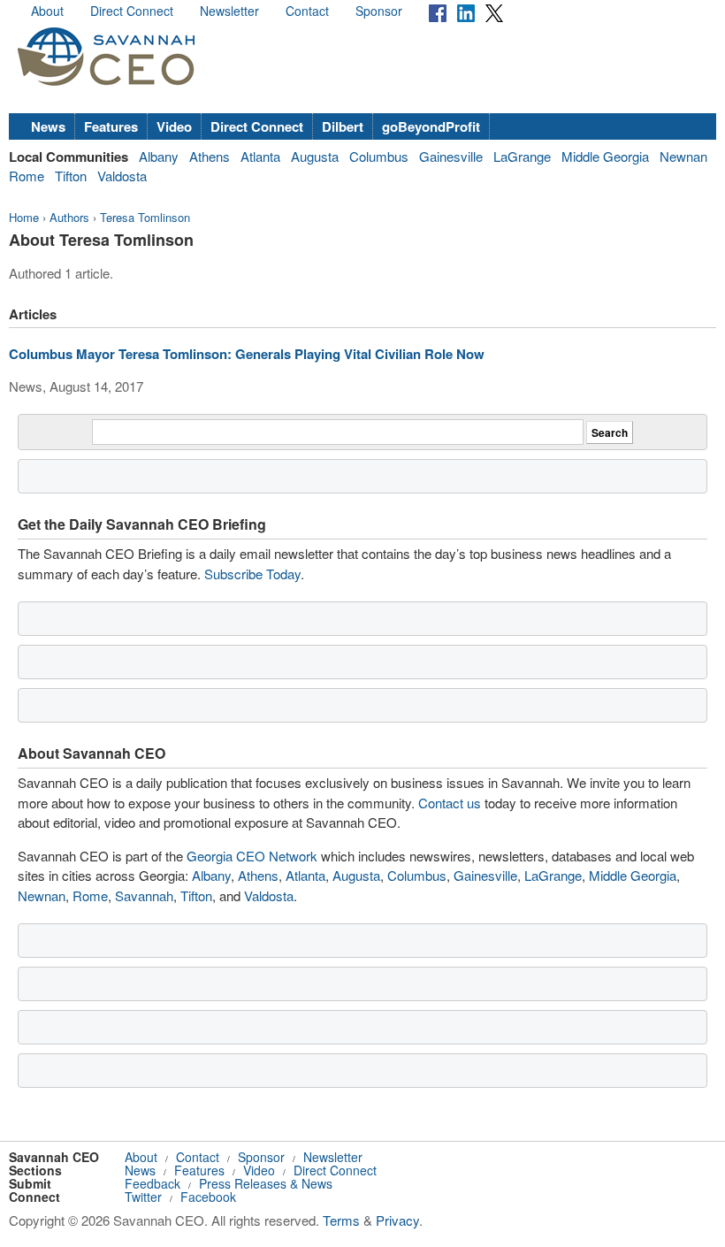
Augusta (315, 156)
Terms (341, 1220)
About (47, 10)
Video (174, 126)
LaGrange (522, 156)
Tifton (71, 175)
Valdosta (122, 175)
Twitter (143, 1196)
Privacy (397, 1220)
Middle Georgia (605, 156)
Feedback (152, 1183)
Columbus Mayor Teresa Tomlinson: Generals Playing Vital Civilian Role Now (247, 353)
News (48, 126)
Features (111, 126)
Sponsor (378, 10)
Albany (159, 156)
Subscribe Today (252, 573)
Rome (26, 175)
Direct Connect (131, 10)
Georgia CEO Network (252, 855)
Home (24, 217)
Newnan (683, 156)
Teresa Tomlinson (145, 217)
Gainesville (451, 156)
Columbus (378, 156)
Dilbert (342, 126)
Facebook (208, 1196)
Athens (209, 156)
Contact (307, 10)
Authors (69, 217)
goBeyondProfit (431, 126)
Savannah (144, 895)
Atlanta (260, 156)
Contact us (449, 802)
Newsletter (229, 10)
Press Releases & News (265, 1183)
